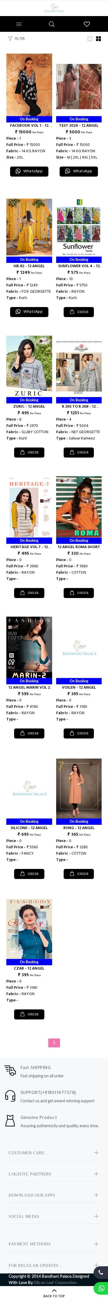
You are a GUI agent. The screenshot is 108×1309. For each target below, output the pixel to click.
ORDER (82, 312)
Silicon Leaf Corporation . (56, 1283)
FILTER (20, 39)
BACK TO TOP (54, 1296)
